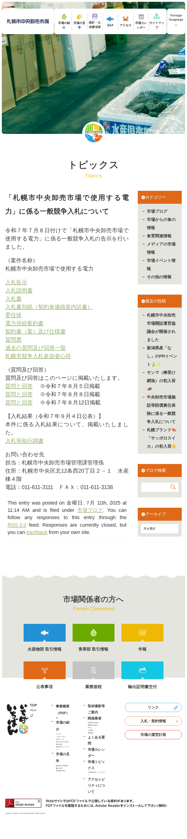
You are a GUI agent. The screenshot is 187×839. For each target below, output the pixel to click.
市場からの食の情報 (161, 223)
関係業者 (94, 718)
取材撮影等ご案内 (96, 709)
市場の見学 (63, 757)
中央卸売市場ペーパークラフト (97, 773)
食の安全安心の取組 (62, 741)
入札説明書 (19, 290)
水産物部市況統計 (93, 722)
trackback (36, 532)
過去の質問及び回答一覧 (35, 348)
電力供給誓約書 (24, 323)
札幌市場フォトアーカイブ (63, 748)
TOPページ (33, 710)
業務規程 (90, 733)
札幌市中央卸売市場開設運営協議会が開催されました (161, 327)
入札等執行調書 (24, 441)
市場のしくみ (60, 739)
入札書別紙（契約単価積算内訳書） (49, 307)
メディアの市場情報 (161, 248)
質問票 (13, 340)
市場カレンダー (96, 752)
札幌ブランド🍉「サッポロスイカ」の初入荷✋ (162, 438)
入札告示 (16, 282)
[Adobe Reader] (87, 803)
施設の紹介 (59, 768)
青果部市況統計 (92, 725)
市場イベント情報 (161, 264)
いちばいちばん (60, 736)
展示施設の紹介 (60, 770)
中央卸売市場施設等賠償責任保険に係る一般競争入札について (161, 409)
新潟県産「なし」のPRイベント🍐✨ (162, 356)
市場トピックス (96, 765)
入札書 (13, 299)
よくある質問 (96, 740)
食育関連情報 (159, 236)
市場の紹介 (63, 725)
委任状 (13, 315)
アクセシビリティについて (96, 785)
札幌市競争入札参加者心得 (38, 356)
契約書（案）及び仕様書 (35, 331)
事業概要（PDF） (63, 709)
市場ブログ (157, 211)
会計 (57, 718)
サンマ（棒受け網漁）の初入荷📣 (161, 380)
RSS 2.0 (17, 525)
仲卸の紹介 (59, 744)
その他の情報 (159, 277)
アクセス (58, 734)
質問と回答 (19, 386)
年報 (89, 727)
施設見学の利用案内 (62, 765)
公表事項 (90, 730)
